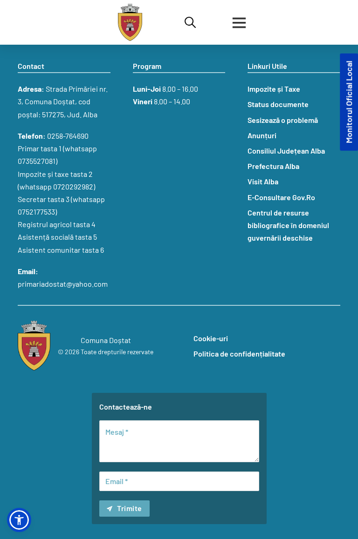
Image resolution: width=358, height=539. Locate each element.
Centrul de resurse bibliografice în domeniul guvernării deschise (288, 225)
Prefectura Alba (273, 166)
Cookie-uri (210, 338)
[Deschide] (239, 22)
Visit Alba (263, 181)
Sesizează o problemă (283, 119)
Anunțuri (262, 135)
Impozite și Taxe (274, 88)
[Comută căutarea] (190, 22)
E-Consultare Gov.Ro (281, 197)
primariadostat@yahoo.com (63, 283)
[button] (19, 520)
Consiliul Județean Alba (286, 150)
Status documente (278, 104)
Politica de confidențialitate (239, 353)
